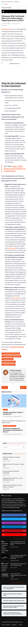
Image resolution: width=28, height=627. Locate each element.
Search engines (16, 298)
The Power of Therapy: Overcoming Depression (11, 458)
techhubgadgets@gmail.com (16, 510)
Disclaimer (14, 624)
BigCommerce (11, 248)
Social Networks (12, 425)
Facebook (2, 4)
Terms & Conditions (6, 624)
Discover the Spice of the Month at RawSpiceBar (11, 472)
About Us (4, 1)
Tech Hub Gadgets (7, 23)
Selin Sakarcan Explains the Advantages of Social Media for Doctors (13, 430)
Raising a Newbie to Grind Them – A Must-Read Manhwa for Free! (13, 479)
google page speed (8, 359)
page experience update (9, 364)
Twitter (4, 4)
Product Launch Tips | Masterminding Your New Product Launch (18, 575)
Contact (20, 624)
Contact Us (16, 1)
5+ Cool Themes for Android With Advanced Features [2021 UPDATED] (18, 557)
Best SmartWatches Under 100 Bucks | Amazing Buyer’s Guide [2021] (18, 543)
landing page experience (9, 361)
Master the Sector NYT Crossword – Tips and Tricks (13, 465)
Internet (5, 25)
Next (22, 387)
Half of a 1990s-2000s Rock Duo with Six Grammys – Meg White (12, 486)
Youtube (6, 4)
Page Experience (6, 29)
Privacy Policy (10, 1)
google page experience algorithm (11, 353)
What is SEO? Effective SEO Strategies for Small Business (14, 168)
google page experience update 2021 (12, 356)
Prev (5, 387)
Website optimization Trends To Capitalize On (13, 413)
